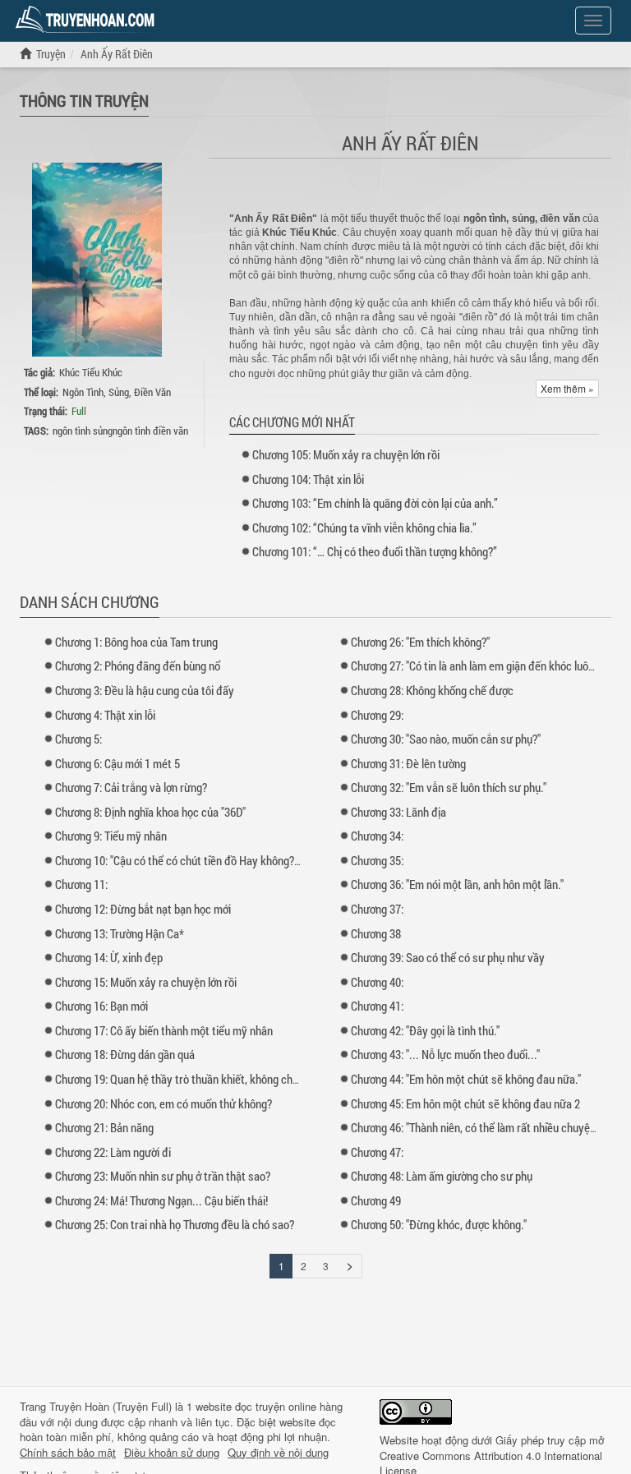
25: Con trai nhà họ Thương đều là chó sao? (174, 1224)
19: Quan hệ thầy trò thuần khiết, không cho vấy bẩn (196, 1079)
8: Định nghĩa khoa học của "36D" (150, 812)
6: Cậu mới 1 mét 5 (117, 763)
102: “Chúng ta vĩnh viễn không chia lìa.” (364, 527)
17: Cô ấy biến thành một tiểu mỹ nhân (164, 1030)
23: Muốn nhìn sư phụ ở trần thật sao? (162, 1176)
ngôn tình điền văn (150, 430)
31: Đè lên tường (408, 763)
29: (377, 715)
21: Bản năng (104, 1127)
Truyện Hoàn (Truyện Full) (110, 1406)
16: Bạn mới (101, 1005)
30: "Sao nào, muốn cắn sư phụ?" (446, 738)
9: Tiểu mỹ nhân (111, 835)
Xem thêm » (567, 388)
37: (377, 909)
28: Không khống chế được (432, 690)
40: (377, 982)
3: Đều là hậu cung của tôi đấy (144, 690)
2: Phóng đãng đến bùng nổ (137, 665)
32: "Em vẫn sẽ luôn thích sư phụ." (448, 787)
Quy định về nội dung (278, 1452)
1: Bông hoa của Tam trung (136, 641)
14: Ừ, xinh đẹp (109, 957)
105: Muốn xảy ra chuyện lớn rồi (346, 454)
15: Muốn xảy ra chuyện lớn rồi (146, 982)
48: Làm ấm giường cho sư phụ (441, 1176)
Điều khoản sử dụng (171, 1452)
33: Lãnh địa (398, 812)
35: (377, 860)
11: (81, 884)
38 (376, 933)
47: (377, 1152)
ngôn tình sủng (83, 430)
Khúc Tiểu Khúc (90, 372)
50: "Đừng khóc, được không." (439, 1224)
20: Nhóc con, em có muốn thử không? (163, 1103)
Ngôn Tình (83, 392)
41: (377, 1005)
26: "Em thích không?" (420, 641)
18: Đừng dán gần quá (125, 1054)
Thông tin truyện (84, 100)
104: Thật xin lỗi (308, 479)
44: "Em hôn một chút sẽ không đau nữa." (466, 1079)
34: (377, 835)
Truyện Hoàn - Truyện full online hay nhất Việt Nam (87, 19)
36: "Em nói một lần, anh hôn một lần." (457, 884)
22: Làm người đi (113, 1152)
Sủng (118, 392)
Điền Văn (152, 392)
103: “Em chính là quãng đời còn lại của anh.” (375, 503)
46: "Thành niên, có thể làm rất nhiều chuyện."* (478, 1127)
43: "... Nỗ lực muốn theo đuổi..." (445, 1054)
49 (376, 1200)
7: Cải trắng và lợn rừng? (131, 787)
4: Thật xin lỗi (105, 715)
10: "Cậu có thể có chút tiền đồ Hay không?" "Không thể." (206, 860)
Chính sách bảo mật (68, 1452)
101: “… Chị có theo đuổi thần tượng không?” (374, 551)
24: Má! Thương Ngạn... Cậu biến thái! (161, 1200)
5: (78, 738)
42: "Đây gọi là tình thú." (425, 1030)
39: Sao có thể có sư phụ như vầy (448, 957)
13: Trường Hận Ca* (119, 933)
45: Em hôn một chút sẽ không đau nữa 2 (465, 1103)
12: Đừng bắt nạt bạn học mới (143, 909)
